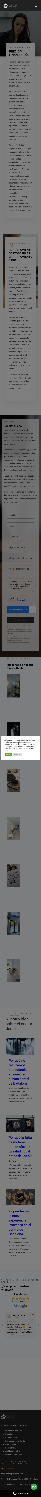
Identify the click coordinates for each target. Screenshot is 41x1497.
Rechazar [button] (17, 754)
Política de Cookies (14, 748)
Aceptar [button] (8, 754)
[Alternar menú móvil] (36, 6)
